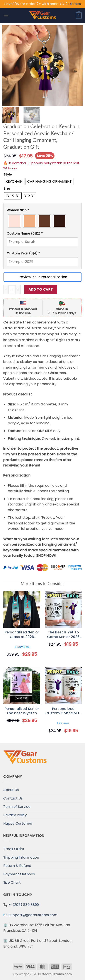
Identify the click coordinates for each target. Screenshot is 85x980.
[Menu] (5, 15)
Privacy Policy (15, 815)
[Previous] (9, 66)
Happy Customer (18, 823)
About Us (11, 789)
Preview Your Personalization (42, 277)
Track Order (13, 848)
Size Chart (12, 882)
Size (7, 188)
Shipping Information (21, 857)
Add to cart (41, 289)
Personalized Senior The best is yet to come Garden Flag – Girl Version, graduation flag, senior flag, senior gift (22, 711)
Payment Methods (19, 874)
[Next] (76, 66)
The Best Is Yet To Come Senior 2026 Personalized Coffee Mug (63, 634)
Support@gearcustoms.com (32, 914)
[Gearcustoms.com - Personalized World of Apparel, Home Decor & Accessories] (42, 15)
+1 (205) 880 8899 (23, 904)
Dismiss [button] (74, 3)
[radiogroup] (42, 221)
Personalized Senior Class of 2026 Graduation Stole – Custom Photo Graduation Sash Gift (22, 634)
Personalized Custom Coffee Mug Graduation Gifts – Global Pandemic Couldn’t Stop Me (63, 711)
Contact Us (13, 798)
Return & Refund (17, 865)
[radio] (14, 181)
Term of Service (17, 806)
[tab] (42, 210)
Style (8, 174)
